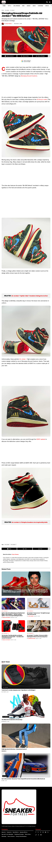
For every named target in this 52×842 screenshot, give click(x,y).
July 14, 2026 (13, 639)
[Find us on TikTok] (36, 835)
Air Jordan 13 (6, 716)
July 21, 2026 (37, 616)
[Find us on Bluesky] (41, 835)
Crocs (47, 5)
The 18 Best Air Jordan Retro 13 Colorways (12, 719)
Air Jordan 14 (5, 633)
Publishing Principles (19, 834)
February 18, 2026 (5, 721)
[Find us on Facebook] (35, 832)
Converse (40, 5)
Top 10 (9, 5)
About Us (3, 832)
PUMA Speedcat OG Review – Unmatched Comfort (14, 749)
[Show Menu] (49, 2)
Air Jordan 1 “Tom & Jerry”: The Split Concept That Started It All (38, 613)
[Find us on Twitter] (38, 832)
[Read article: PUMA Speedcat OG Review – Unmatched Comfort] (26, 736)
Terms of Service (11, 836)
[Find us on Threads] (38, 835)
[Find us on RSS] (47, 832)
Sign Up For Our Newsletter (7, 834)
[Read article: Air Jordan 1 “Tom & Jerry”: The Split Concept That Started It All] (38, 604)
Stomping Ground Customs (29, 76)
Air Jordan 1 (12, 10)
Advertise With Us (23, 832)
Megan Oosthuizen (6, 617)
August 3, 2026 (14, 617)
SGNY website (41, 439)
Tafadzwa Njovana (31, 638)
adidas (28, 5)
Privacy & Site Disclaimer (21, 836)
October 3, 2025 (5, 691)
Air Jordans (16, 5)
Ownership (4, 836)
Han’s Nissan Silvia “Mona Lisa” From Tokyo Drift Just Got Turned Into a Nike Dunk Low (23, 778)
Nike (23, 5)
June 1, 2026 (4, 780)
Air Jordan (7, 544)
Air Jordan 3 (30, 633)
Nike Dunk (5, 776)
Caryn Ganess (9, 23)
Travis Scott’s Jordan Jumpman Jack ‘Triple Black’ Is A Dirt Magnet (18, 690)
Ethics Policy (28, 834)
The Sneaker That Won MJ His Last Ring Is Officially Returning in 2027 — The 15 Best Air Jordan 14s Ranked (13, 637)
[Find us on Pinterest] (43, 832)
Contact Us (9, 832)
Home (4, 5)
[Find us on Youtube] (45, 832)
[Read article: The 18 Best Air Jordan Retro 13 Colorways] (26, 706)
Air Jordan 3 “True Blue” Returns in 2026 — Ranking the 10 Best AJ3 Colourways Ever (37, 636)
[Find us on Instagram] (40, 832)
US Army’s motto (41, 99)
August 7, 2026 (14, 593)
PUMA (4, 746)
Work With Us (15, 832)
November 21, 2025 (18, 23)
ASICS (34, 5)
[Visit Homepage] (4, 2)
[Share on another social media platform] (49, 56)
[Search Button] (47, 2)
